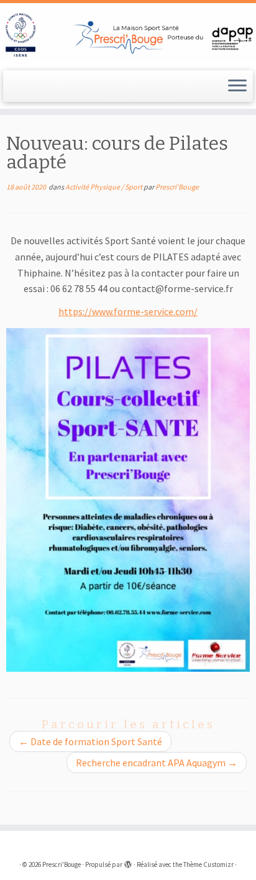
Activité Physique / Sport (104, 186)
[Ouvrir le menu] (237, 86)
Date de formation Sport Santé (90, 741)
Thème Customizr (208, 864)
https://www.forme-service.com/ (128, 311)
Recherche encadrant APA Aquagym (156, 762)
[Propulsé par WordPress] (128, 862)
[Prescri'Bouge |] (128, 35)
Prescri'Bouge (177, 186)
